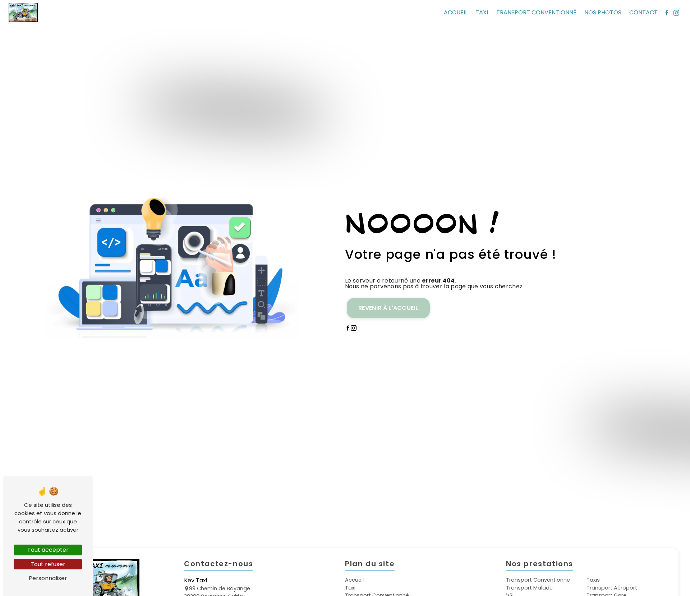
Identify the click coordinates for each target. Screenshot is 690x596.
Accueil (456, 12)
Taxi (481, 12)
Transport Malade (529, 587)
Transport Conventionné (536, 12)
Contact (643, 12)
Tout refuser (48, 564)
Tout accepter (48, 550)
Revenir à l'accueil (388, 308)
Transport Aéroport (611, 587)
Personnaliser (48, 578)
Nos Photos (602, 12)
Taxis (593, 579)
